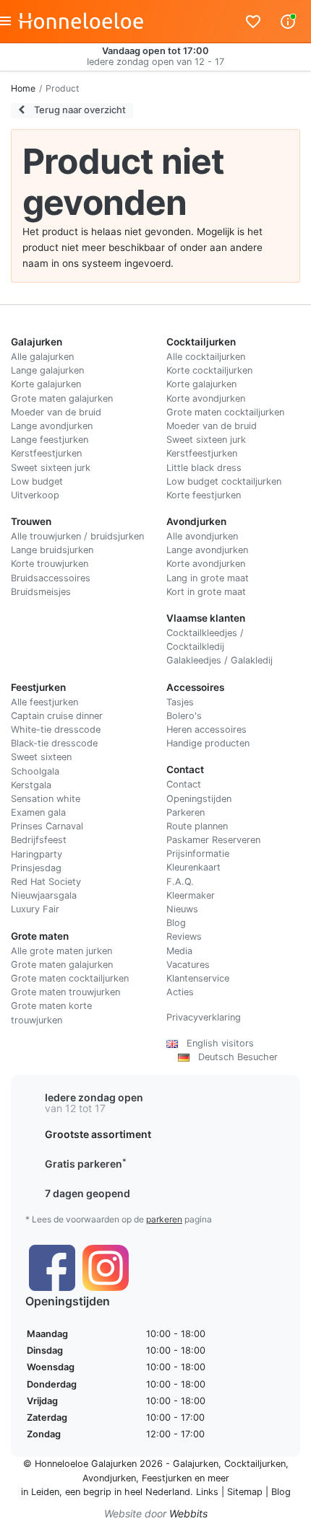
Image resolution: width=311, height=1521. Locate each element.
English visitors (216, 1043)
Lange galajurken (47, 370)
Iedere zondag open (94, 1097)
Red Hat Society (46, 881)
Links (207, 1491)
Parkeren (185, 812)
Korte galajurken (46, 384)
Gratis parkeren (86, 1164)
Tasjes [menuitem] (180, 702)
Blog (176, 922)
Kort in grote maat (206, 591)
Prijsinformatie (197, 853)
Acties (180, 992)
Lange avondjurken (52, 425)
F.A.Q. (180, 881)
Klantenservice (197, 978)
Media (179, 950)
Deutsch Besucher (233, 1057)
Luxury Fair (35, 909)
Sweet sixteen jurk (50, 467)
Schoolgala (35, 771)
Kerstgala (31, 785)
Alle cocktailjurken (205, 356)
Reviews (184, 936)
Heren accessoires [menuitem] (206, 729)
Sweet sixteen (41, 756)
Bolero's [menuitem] (184, 715)
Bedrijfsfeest (39, 839)
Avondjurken (109, 1478)
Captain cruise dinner (57, 715)
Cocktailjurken (255, 1463)
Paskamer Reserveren (213, 839)
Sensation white (45, 798)
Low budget (37, 481)
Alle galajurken (42, 356)
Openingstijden (198, 798)
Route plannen (197, 826)
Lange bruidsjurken (52, 550)
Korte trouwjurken (49, 563)
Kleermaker (190, 895)
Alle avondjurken (202, 536)
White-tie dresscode (56, 729)
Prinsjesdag (36, 868)
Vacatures (188, 964)
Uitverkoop (35, 495)
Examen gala (38, 812)
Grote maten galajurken (62, 398)
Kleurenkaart (193, 867)
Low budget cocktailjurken (223, 481)
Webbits (188, 1513)
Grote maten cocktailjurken (225, 412)
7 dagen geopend (87, 1193)
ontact (187, 784)
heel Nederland (157, 1491)
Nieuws (182, 909)
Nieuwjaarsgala (44, 895)
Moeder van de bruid (56, 412)
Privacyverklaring (203, 1017)
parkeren (164, 1219)
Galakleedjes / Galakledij (219, 660)
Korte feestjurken (203, 495)
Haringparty (36, 854)
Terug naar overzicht (79, 109)
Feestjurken (167, 1478)
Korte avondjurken (205, 398)
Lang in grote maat (207, 578)
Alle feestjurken (44, 702)
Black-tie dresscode (54, 743)
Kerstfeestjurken (46, 453)
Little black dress (204, 467)
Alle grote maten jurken (61, 950)
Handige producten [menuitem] (208, 743)
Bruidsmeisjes (41, 591)
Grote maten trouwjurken (65, 992)
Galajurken (195, 1463)
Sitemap (245, 1491)
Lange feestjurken (49, 439)
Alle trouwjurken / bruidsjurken (77, 536)
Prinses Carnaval (47, 826)
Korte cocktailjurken (209, 370)
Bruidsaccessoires (50, 578)
